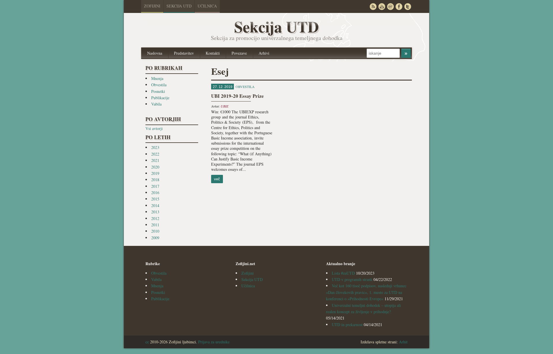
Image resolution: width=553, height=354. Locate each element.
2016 (155, 192)
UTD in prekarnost (347, 324)
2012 (155, 218)
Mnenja (157, 78)
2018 (155, 179)
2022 (155, 154)
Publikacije (160, 97)
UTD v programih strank (352, 279)
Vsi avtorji (154, 128)
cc (147, 342)
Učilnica (207, 6)
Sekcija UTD (179, 6)
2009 (155, 237)
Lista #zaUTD (343, 273)
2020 (155, 167)
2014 (155, 205)
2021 (155, 160)
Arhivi (264, 53)
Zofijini (152, 6)
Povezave (239, 53)
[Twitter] (407, 6)
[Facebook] (399, 6)
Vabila (156, 104)
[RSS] (373, 6)
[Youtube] (381, 6)
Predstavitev (184, 53)
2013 (155, 212)
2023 (155, 147)
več (217, 179)
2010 (155, 231)
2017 (155, 186)
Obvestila (158, 84)
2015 (155, 199)
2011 (155, 224)
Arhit (403, 342)
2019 (155, 173)
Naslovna (154, 53)
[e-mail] (390, 6)
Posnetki (158, 91)
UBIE (224, 106)
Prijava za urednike (214, 342)
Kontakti (213, 53)
